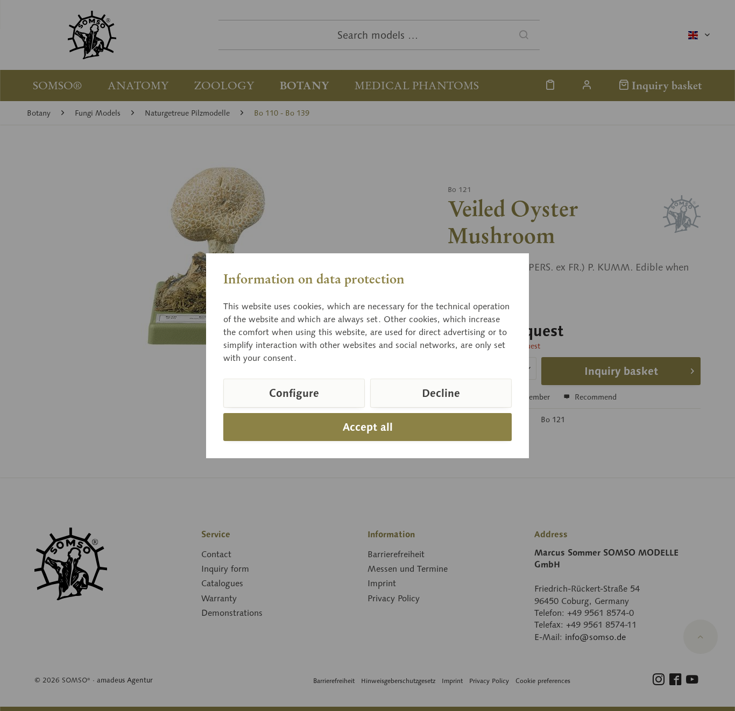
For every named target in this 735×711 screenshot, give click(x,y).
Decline (441, 393)
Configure (294, 393)
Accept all (368, 427)
